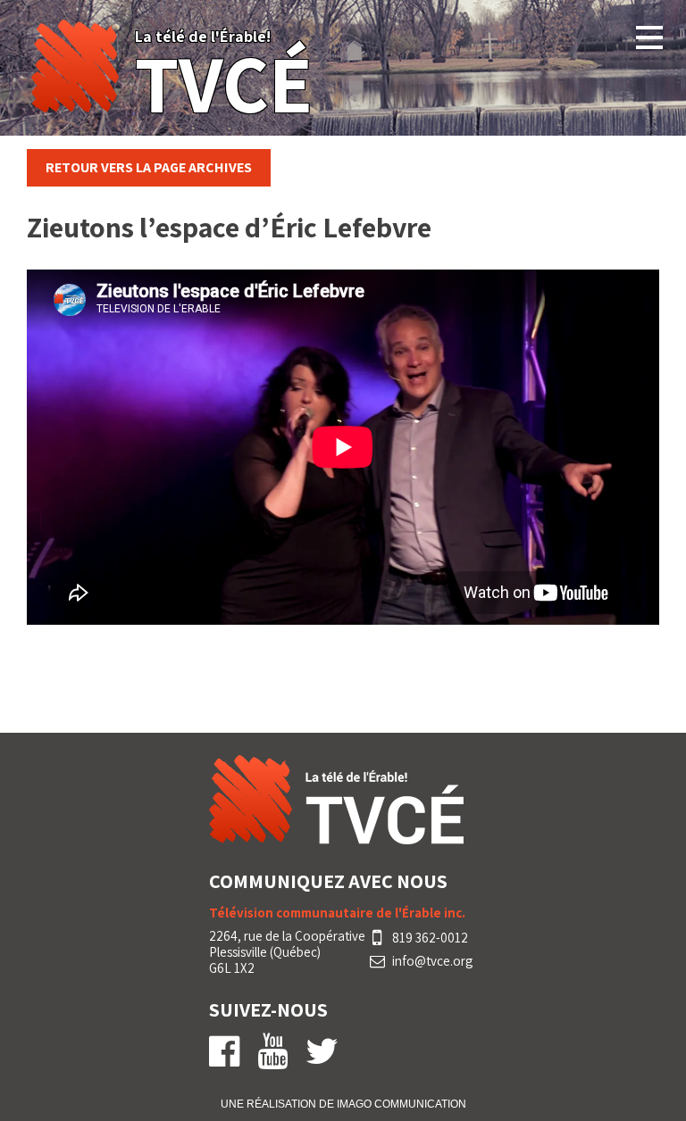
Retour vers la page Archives (149, 167)
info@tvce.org (432, 961)
